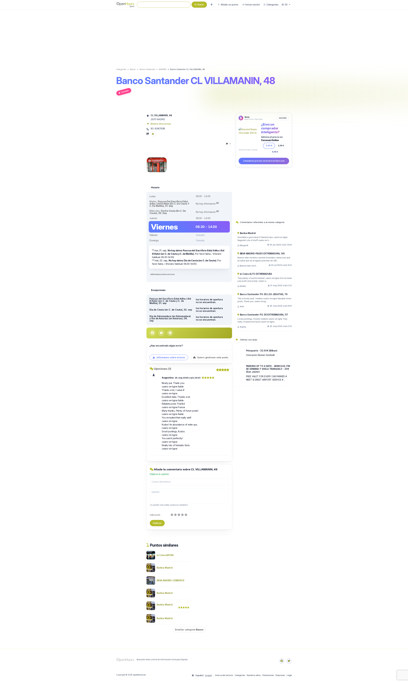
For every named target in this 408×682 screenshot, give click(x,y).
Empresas (280, 675)
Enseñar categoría (189, 629)
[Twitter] (289, 661)
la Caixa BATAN (165, 555)
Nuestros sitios (254, 675)
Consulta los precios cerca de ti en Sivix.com (263, 161)
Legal (289, 675)
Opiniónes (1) (162, 368)
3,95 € (269, 145)
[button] (286, 5)
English (208, 675)
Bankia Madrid (165, 567)
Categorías (240, 675)
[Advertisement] (204, 35)
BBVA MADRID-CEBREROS (170, 580)
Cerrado (125, 91)
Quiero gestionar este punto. (213, 357)
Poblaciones (268, 675)
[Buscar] (211, 5)
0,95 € (281, 145)
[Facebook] (281, 661)
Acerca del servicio (224, 675)
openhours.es (139, 675)
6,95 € (275, 152)
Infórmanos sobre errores (162, 274)
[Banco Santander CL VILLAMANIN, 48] (157, 164)
